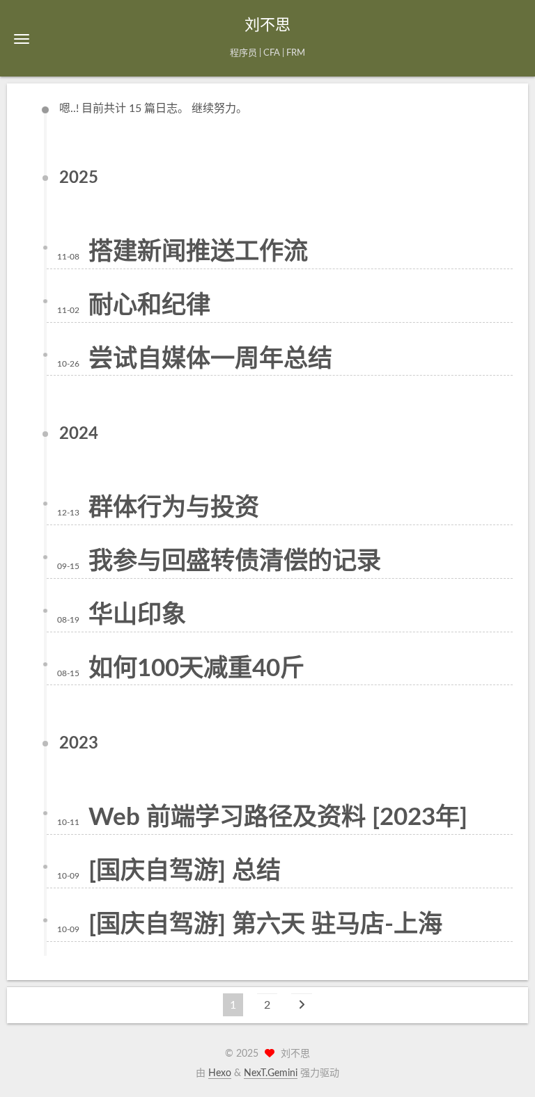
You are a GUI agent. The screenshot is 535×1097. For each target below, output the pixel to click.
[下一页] (301, 1004)
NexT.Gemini (270, 1073)
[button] (21, 38)
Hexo (219, 1073)
